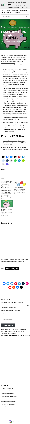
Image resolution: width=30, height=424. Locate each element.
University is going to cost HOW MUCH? (14, 147)
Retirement (23, 10)
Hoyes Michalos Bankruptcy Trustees (12, 399)
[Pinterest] (15, 283)
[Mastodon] (11, 283)
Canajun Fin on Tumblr (7, 393)
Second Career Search (8, 407)
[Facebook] (4, 283)
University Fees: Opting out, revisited (12, 302)
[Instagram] (27, 283)
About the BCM (6, 12)
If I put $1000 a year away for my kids (13, 141)
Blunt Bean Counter (7, 388)
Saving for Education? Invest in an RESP (6, 209)
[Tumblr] (23, 283)
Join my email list (7, 325)
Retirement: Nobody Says (8, 307)
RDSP (8, 10)
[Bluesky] (17, 287)
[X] (21, 287)
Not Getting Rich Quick (8, 404)
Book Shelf (15, 10)
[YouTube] (9, 287)
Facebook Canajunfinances (9, 396)
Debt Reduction (5, 41)
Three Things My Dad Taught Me (10, 310)
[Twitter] (7, 283)
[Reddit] (13, 287)
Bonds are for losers (7, 391)
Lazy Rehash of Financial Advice (10, 313)
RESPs (12, 55)
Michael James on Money (8, 401)
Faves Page (16, 12)
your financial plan (21, 69)
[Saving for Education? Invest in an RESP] (7, 203)
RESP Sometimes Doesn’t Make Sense (19, 188)
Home (13, 25)
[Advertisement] (15, 360)
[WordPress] (19, 283)
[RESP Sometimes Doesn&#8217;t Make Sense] (20, 183)
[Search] (26, 16)
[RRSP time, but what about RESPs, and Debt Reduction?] (7, 189)
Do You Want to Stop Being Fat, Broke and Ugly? (15, 305)
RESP (3, 10)
